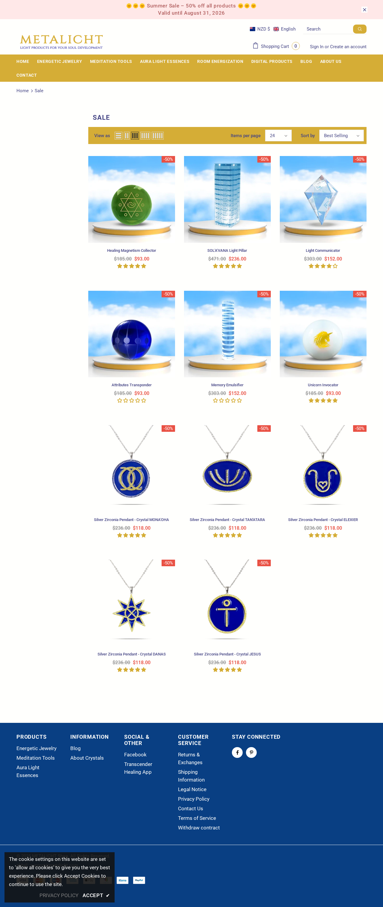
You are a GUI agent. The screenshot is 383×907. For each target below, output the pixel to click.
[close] (364, 10)
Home (22, 90)
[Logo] (61, 42)
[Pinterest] (251, 752)
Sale (39, 90)
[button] (273, 29)
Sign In (317, 46)
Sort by (308, 135)
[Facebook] (237, 752)
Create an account (348, 46)
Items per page (246, 135)
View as (102, 135)
